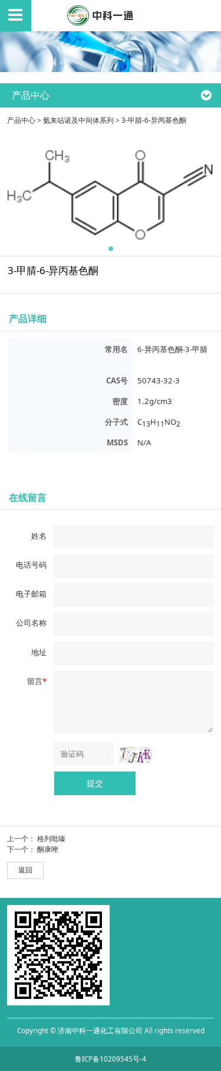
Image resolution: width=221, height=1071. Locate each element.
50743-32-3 (158, 380)
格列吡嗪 (51, 839)
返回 (25, 870)
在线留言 (28, 497)
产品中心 (21, 120)
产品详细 (28, 318)
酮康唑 (47, 849)
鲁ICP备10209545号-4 (110, 1058)
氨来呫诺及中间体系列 (78, 120)
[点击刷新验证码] (136, 754)
